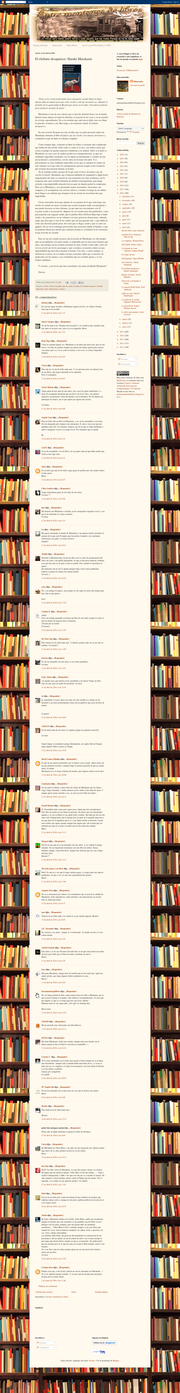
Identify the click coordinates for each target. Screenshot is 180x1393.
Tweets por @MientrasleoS (127, 70)
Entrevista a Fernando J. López (131, 282)
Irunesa (44, 657)
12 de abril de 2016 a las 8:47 (53, 479)
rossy (43, 586)
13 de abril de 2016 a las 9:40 (53, 982)
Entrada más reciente (44, 1292)
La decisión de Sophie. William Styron (131, 306)
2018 (122, 185)
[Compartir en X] (77, 282)
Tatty (43, 466)
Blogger (116, 1360)
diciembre (126, 196)
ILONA (44, 1037)
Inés (43, 507)
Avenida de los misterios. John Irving (132, 235)
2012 (122, 343)
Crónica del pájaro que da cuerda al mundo (64, 286)
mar (43, 912)
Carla (43, 1144)
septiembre (126, 208)
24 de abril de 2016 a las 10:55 (53, 1206)
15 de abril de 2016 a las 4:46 (53, 1135)
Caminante (46, 783)
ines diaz (45, 1166)
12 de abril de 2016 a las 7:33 (53, 313)
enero (124, 326)
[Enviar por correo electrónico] (71, 282)
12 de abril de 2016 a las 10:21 (53, 545)
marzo (125, 319)
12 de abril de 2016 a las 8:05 (53, 356)
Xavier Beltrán (47, 387)
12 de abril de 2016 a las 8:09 (53, 408)
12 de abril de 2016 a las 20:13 (53, 796)
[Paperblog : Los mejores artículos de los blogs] (99, 1353)
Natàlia (44, 553)
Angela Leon (46, 417)
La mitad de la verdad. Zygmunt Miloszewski (131, 300)
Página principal (40, 45)
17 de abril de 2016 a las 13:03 (53, 1184)
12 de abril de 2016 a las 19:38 (53, 750)
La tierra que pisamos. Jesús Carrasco (133, 313)
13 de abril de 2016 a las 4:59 (53, 938)
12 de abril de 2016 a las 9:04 (53, 498)
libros (47, 289)
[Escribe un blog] (74, 282)
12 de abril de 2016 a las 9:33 (53, 520)
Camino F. (45, 611)
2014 (122, 335)
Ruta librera (72, 45)
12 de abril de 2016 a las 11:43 (53, 630)
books (46, 286)
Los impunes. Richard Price (133, 240)
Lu (42, 529)
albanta (44, 302)
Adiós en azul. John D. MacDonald (131, 294)
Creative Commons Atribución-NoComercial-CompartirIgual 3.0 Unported (128, 386)
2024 (122, 162)
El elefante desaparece (88, 286)
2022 (122, 170)
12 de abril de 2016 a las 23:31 (53, 832)
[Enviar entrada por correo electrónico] (67, 282)
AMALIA (45, 726)
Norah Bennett (47, 805)
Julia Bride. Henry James (131, 244)
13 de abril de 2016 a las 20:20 (53, 1078)
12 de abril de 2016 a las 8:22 (53, 457)
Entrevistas (57, 45)
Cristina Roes (47, 1267)
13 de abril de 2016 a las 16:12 (53, 1029)
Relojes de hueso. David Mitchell (131, 275)
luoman (92, 1360)
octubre (125, 204)
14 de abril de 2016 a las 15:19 (53, 1119)
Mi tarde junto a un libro (52, 868)
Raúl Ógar (45, 340)
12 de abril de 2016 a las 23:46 (53, 881)
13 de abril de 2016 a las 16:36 (53, 1048)
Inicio (73, 1292)
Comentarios (125, 364)
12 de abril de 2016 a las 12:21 (53, 668)
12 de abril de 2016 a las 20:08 (53, 774)
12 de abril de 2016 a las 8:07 (53, 378)
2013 (122, 339)
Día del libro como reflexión (133, 230)
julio (124, 215)
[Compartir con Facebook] (79, 282)
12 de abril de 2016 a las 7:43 (53, 332)
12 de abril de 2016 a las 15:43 (53, 687)
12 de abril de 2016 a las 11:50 (53, 649)
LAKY (44, 447)
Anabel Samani (48, 947)
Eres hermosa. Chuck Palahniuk (130, 263)
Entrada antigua (101, 1292)
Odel (43, 1193)
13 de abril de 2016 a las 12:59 (53, 1012)
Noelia (44, 1215)
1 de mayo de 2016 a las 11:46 (53, 1280)
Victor (44, 365)
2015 (122, 331)
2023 (122, 166)
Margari (45, 841)
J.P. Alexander (47, 928)
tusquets (62, 289)
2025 (122, 158)
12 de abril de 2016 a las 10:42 (53, 578)
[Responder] (59, 302)
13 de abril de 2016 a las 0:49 (53, 919)
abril (124, 227)
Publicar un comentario (48, 1286)
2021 (122, 174)
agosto (125, 211)
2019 (122, 181)
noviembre (126, 200)
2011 (122, 347)
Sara (43, 969)
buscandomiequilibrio (50, 991)
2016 (122, 193)
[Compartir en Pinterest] (82, 282)
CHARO (45, 1021)
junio (124, 219)
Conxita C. (46, 1056)
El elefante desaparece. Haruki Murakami (131, 269)
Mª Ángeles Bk (47, 1086)
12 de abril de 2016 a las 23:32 (53, 859)
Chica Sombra (47, 488)
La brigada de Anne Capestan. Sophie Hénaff (132, 249)
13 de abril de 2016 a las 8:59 (53, 960)
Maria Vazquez (47, 321)
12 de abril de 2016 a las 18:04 (53, 717)
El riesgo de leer (128, 254)
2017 (122, 189)
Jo (42, 696)
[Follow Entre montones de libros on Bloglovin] (104, 1344)
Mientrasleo (54, 289)
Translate (136, 132)
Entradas (124, 359)
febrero (125, 323)
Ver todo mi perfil (137, 85)
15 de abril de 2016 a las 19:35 (53, 1157)
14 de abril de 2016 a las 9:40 (53, 1097)
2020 (122, 177)
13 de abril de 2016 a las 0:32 (53, 903)
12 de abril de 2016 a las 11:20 (53, 602)
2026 (122, 154)
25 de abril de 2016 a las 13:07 (53, 1258)
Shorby (44, 1106)
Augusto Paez (47, 890)
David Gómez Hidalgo (50, 759)
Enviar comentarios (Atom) (57, 1296)
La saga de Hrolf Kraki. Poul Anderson (133, 288)
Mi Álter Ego (47, 638)
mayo (124, 223)
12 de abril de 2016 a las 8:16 (53, 438)
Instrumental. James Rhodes (133, 258)
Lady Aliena (46, 677)
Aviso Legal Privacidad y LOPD (96, 45)
